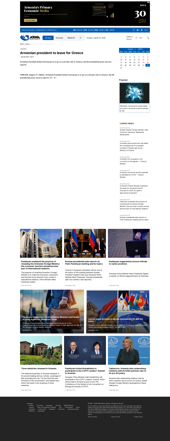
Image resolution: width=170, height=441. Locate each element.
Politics (23, 49)
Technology (69, 407)
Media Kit (71, 38)
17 (121, 62)
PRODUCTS (51, 30)
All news (48, 38)
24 (121, 65)
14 (139, 60)
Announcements (73, 409)
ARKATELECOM (28, 30)
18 (126, 62)
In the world (42, 409)
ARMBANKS (40, 30)
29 (143, 65)
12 (130, 60)
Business (49, 405)
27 (134, 65)
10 (121, 60)
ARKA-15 (32, 411)
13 (134, 60)
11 (125, 60)
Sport (78, 407)
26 (130, 65)
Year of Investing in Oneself (46, 407)
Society (58, 405)
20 (134, 62)
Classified (41, 411)
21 (139, 62)
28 (139, 65)
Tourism (31, 407)
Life (60, 407)
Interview (61, 409)
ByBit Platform (69, 405)
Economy (59, 38)
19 (130, 62)
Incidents (32, 409)
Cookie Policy (138, 417)
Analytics (52, 409)
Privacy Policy (92, 417)
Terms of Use (115, 417)
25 (126, 65)
